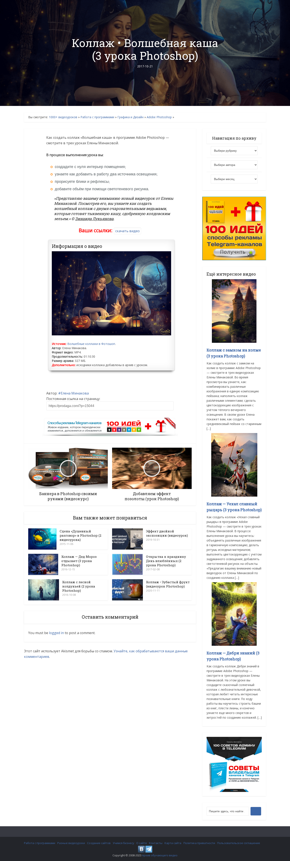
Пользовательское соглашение (238, 843)
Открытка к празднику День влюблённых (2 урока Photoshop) (166, 560)
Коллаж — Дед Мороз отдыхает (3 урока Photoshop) (79, 560)
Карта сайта (173, 843)
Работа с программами (97, 117)
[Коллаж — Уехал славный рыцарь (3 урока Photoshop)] (234, 464)
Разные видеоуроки (71, 843)
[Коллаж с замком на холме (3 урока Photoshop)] (234, 311)
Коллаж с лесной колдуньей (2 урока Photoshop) (78, 586)
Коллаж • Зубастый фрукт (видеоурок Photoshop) (168, 584)
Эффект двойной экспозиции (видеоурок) (167, 533)
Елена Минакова (75, 393)
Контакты (155, 843)
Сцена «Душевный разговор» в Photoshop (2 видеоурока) (80, 535)
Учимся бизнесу (123, 843)
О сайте (141, 843)
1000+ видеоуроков (63, 117)
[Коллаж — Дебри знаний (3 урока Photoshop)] (234, 614)
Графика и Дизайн (130, 117)
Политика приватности (199, 843)
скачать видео (127, 231)
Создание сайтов (99, 843)
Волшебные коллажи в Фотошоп (91, 344)
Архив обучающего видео (159, 855)
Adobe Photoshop (159, 117)
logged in (56, 632)
